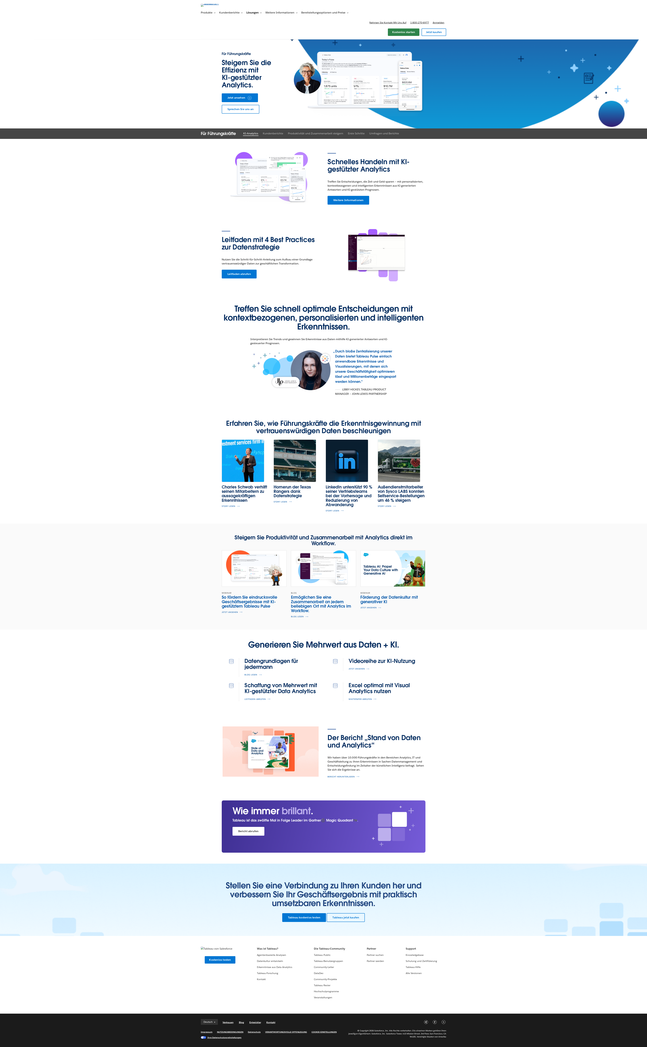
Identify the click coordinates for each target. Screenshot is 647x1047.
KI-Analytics (250, 133)
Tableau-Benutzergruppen (328, 961)
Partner (371, 948)
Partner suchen (375, 954)
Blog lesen (297, 616)
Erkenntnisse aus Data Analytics (274, 967)
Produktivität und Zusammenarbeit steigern (315, 133)
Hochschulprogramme (326, 991)
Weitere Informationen (348, 200)
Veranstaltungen (323, 997)
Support (411, 948)
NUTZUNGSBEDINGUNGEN (230, 1031)
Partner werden (375, 961)
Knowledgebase (415, 954)
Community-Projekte (325, 979)
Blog (241, 1022)
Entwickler (255, 1022)
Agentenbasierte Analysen (271, 954)
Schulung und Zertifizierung (421, 961)
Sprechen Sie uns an (240, 109)
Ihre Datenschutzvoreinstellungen (224, 1037)
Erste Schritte (356, 133)
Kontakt (261, 979)
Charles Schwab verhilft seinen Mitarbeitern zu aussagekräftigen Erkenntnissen (244, 493)
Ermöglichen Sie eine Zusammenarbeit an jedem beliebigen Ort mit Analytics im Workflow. (321, 604)
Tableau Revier (322, 985)
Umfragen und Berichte (384, 133)
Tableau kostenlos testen (304, 917)
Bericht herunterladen (341, 776)
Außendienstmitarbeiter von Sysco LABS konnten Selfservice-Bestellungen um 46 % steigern (401, 493)
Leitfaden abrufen (239, 274)
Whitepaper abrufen (360, 699)
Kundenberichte (273, 133)
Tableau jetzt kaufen (345, 917)
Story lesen (228, 506)
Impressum (206, 1031)
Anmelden (438, 22)
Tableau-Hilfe (413, 967)
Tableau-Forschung (267, 973)
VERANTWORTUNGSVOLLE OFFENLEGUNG (286, 1031)
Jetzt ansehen (236, 97)
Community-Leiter (324, 967)
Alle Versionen (414, 973)
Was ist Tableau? (267, 948)
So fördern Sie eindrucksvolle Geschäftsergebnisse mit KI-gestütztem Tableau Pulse (249, 602)
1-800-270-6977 (419, 22)
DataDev (318, 973)
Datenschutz (254, 1031)
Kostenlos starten (403, 32)
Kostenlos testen (220, 960)
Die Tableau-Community (329, 948)
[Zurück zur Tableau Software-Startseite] (215, 4)
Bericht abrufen (248, 831)
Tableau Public (322, 954)
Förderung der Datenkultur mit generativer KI (389, 599)
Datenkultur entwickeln (270, 961)
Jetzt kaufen (434, 32)
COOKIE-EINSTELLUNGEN (324, 1031)
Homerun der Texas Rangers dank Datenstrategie (292, 491)
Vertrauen (228, 1022)
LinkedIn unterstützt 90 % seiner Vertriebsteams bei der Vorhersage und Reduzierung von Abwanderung (349, 495)
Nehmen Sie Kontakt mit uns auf (387, 22)
